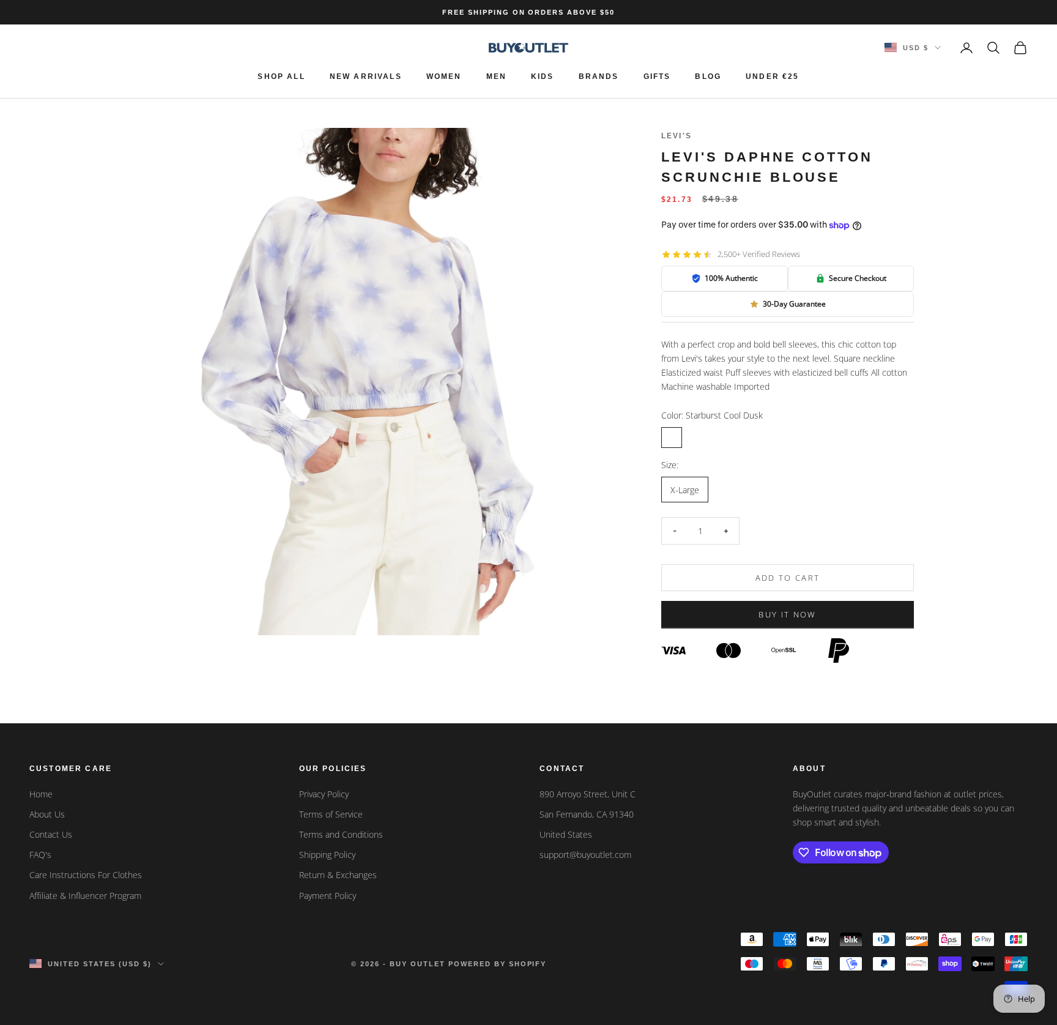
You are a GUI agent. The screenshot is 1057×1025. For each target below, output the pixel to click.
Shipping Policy (327, 854)
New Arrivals (366, 76)
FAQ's (40, 854)
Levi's (676, 136)
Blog (708, 76)
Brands (599, 76)
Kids (542, 76)
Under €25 (772, 76)
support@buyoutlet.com (585, 854)
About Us (47, 814)
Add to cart (787, 577)
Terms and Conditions (341, 834)
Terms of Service (331, 814)
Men (496, 76)
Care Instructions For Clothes (85, 875)
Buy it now (787, 614)
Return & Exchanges (338, 875)
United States (566, 834)
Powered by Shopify (497, 963)
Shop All (281, 76)
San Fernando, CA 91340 (587, 814)
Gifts (657, 76)
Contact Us (50, 834)
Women (444, 76)
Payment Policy (327, 895)
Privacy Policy (324, 794)
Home (41, 794)
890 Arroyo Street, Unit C (588, 794)
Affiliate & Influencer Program (85, 895)
